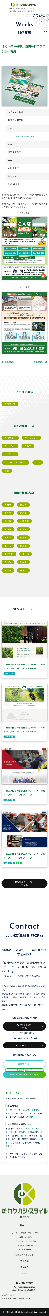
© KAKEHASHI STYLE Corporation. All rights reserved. (24, 1312)
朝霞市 (23, 537)
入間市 (8, 504)
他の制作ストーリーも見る (24, 884)
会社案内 (24, 1266)
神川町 (8, 570)
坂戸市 (8, 512)
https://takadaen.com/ (21, 136)
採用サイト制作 (25, 1237)
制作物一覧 (10, 403)
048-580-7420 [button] (26, 1026)
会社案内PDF (24, 1063)
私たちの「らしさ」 (24, 1254)
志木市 (8, 537)
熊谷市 (23, 562)
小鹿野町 (24, 521)
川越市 (23, 529)
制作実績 (24, 1260)
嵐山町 (8, 529)
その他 (27, 446)
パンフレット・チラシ (15, 462)
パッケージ (10, 454)
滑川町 (8, 562)
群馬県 (23, 570)
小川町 (8, 521)
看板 (7, 470)
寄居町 (23, 512)
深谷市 (25, 554)
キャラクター (31, 437)
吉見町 (23, 504)
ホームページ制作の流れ (25, 1245)
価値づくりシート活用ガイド (24, 1073)
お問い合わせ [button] (26, 1045)
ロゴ (37, 462)
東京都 (23, 545)
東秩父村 (9, 554)
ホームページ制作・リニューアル (25, 1233)
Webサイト (10, 437)
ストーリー (10, 446)
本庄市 (8, 545)
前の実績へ (9, 361)
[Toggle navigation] (36, 9)
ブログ (24, 1272)
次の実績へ (39, 361)
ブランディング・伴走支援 (25, 1241)
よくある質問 (25, 1249)
